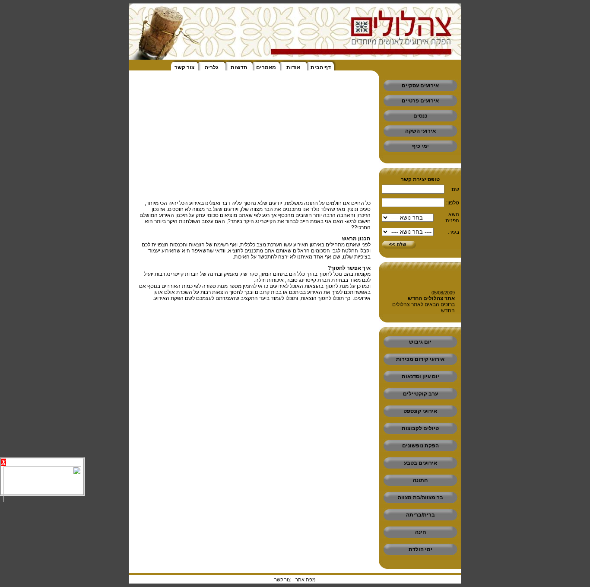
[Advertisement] (564, 129)
